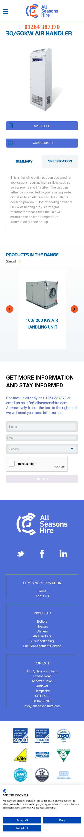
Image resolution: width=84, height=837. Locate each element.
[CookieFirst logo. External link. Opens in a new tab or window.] (4, 791)
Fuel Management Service (42, 646)
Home (42, 591)
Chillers (42, 631)
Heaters (42, 626)
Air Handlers (42, 636)
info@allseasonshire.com (46, 403)
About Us (42, 596)
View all (11, 261)
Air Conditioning (42, 641)
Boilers (42, 621)
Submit (42, 478)
